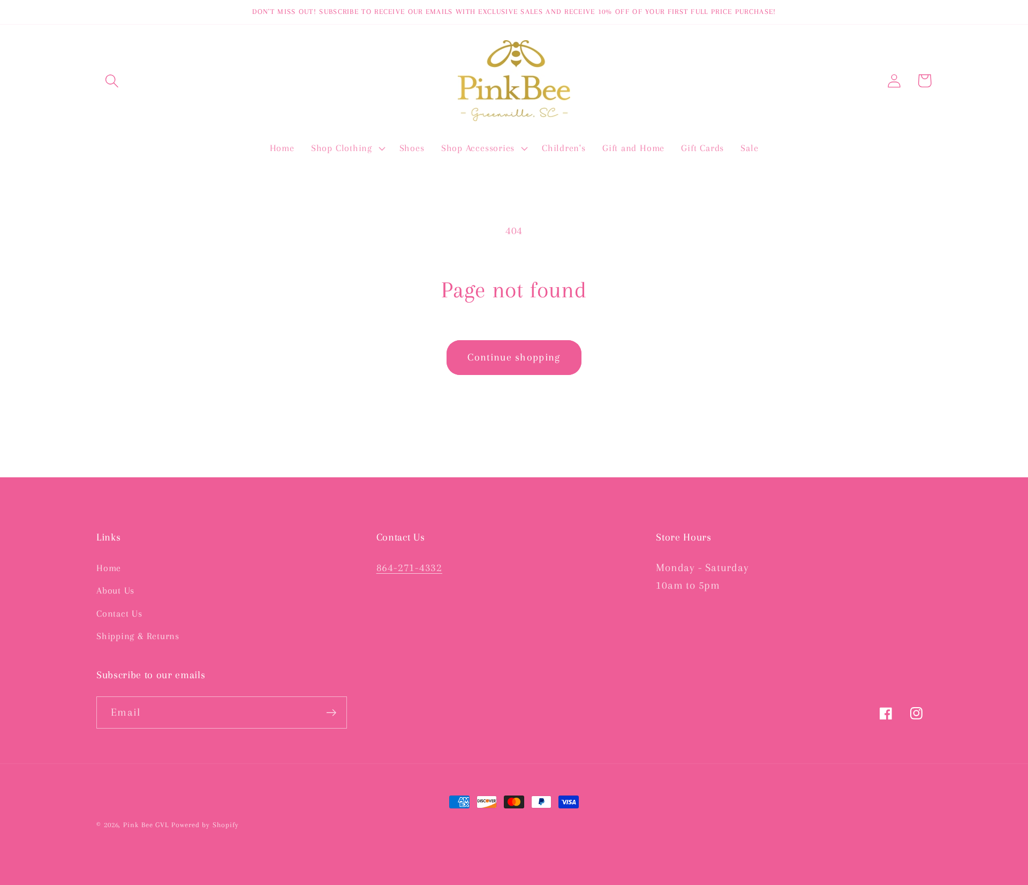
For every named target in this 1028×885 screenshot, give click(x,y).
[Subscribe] (331, 712)
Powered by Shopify (204, 825)
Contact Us (119, 613)
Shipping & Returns (137, 636)
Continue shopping (513, 357)
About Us (115, 590)
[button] (111, 80)
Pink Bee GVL (146, 825)
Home (108, 567)
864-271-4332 (409, 567)
